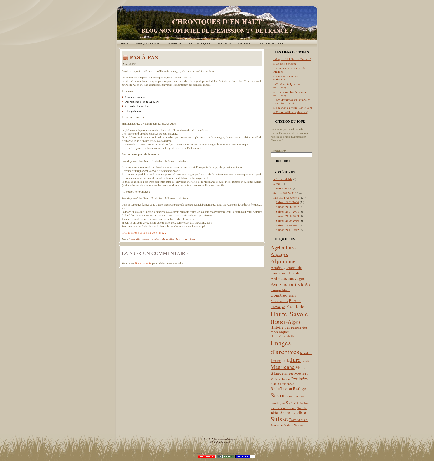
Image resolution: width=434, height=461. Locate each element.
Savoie (279, 395)
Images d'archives (285, 347)
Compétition (280, 290)
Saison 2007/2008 (287, 211)
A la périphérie (282, 179)
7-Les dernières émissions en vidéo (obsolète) (292, 101)
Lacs (305, 360)
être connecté (143, 263)
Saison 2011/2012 (287, 230)
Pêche (275, 383)
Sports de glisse (186, 238)
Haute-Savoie (289, 314)
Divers (277, 183)
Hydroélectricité (283, 336)
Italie (285, 360)
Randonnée (287, 384)
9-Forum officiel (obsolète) (290, 112)
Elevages (278, 306)
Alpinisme (283, 261)
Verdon (299, 425)
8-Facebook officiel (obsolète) (292, 107)
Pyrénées (299, 378)
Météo (275, 379)
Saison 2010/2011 (287, 225)
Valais (288, 425)
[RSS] (124, 439)
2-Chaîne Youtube (284, 63)
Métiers (301, 373)
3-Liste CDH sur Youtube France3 (289, 69)
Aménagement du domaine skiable (286, 270)
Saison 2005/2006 (287, 202)
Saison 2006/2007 (287, 206)
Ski (289, 402)
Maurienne (283, 366)
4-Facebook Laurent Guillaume (286, 77)
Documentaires (282, 188)
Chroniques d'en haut (217, 21)
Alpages (279, 254)
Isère (276, 360)
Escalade (295, 306)
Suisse (279, 419)
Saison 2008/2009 (287, 216)
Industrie (306, 353)
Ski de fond (302, 403)
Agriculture (136, 238)
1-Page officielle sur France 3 (292, 59)
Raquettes (168, 238)
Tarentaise (298, 419)
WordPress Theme (232, 453)
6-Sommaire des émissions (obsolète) (290, 93)
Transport (277, 425)
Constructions (283, 295)
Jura (295, 359)
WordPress (211, 453)
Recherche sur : (279, 150)
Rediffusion (281, 388)
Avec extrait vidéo (290, 284)
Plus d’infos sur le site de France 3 (144, 232)
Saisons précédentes (286, 197)
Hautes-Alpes (152, 238)
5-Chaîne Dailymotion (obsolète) (287, 85)
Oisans (286, 379)
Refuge (299, 388)
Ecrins (295, 300)
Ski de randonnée (283, 408)
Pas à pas (144, 57)
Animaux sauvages (288, 278)
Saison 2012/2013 (284, 193)
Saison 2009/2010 (287, 220)
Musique (288, 374)
